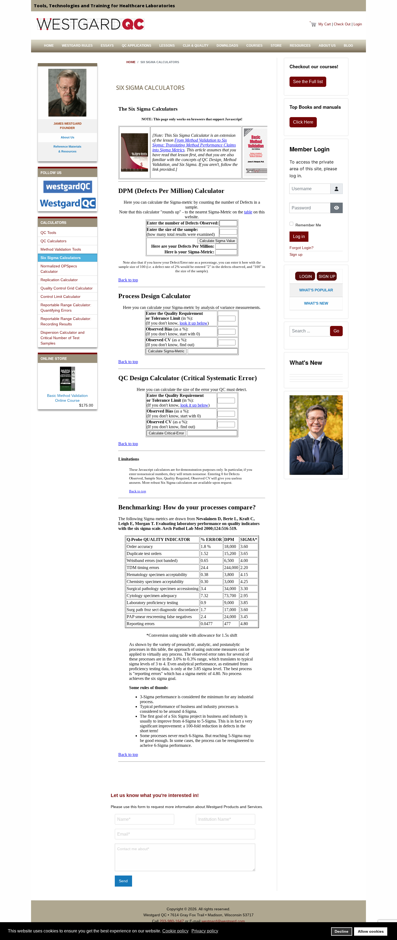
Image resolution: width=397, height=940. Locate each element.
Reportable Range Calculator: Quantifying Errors (66, 307)
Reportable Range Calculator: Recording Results (66, 321)
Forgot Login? (302, 248)
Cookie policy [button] (175, 931)
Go (336, 331)
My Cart (324, 24)
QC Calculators (53, 241)
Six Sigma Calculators (61, 258)
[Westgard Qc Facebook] (67, 187)
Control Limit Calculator (60, 296)
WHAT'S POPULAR (316, 290)
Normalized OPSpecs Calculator (59, 269)
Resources (300, 45)
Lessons (167, 45)
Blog (348, 45)
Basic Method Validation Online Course (67, 398)
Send (123, 881)
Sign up (296, 254)
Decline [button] (341, 931)
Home (49, 45)
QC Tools (48, 232)
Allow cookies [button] (371, 931)
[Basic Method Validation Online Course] (67, 378)
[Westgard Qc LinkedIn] (67, 203)
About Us (327, 45)
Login (358, 24)
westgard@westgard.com (223, 921)
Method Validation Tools (61, 249)
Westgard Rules (77, 45)
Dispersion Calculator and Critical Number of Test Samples (63, 337)
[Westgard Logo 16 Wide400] (90, 24)
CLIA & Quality (195, 45)
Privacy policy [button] (204, 931)
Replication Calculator (59, 280)
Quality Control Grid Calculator (67, 288)
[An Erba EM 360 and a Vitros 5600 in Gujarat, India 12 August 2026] (316, 378)
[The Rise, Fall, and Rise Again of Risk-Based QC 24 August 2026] (316, 375)
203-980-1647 (172, 921)
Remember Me (308, 225)
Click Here (303, 122)
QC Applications (136, 45)
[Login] (305, 276)
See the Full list (308, 81)
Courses (254, 45)
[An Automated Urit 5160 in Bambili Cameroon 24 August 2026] (316, 373)
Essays (107, 45)
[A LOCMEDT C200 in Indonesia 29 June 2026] (316, 382)
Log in (299, 236)
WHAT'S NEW (316, 303)
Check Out (342, 24)
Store (276, 45)
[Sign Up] (327, 276)
